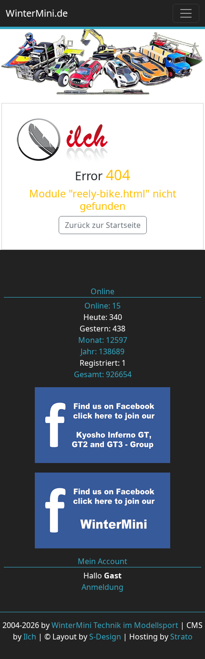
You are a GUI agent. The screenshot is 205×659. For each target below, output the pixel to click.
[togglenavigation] (186, 13)
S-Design (105, 636)
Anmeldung (102, 587)
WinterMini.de (37, 13)
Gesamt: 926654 (103, 374)
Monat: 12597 (102, 340)
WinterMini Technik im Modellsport (114, 625)
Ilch (29, 636)
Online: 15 (102, 305)
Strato (181, 636)
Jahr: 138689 (102, 351)
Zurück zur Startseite (103, 225)
